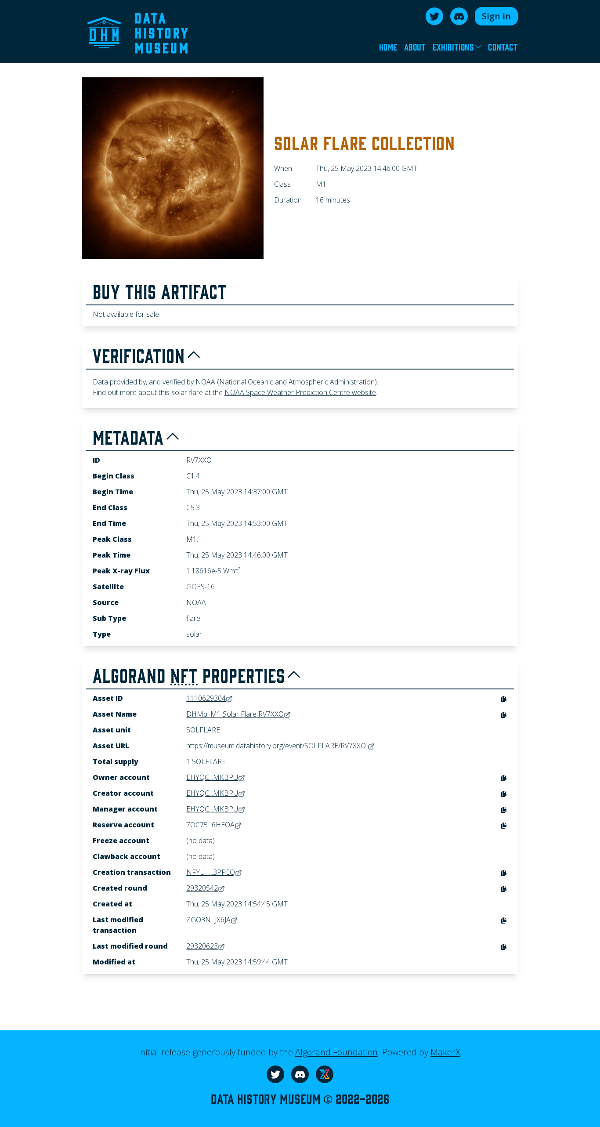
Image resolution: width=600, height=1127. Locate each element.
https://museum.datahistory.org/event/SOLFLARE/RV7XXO (276, 745)
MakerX (445, 1052)
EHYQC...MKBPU (212, 777)
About (415, 46)
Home (388, 46)
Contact (503, 46)
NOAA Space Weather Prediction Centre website (300, 392)
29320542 (202, 888)
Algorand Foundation (336, 1052)
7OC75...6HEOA (210, 825)
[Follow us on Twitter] (434, 16)
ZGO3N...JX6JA (208, 919)
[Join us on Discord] (459, 16)
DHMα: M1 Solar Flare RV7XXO (235, 714)
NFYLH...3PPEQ (210, 872)
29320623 (202, 946)
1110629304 (206, 698)
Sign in (496, 16)
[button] (503, 699)
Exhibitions (453, 46)
